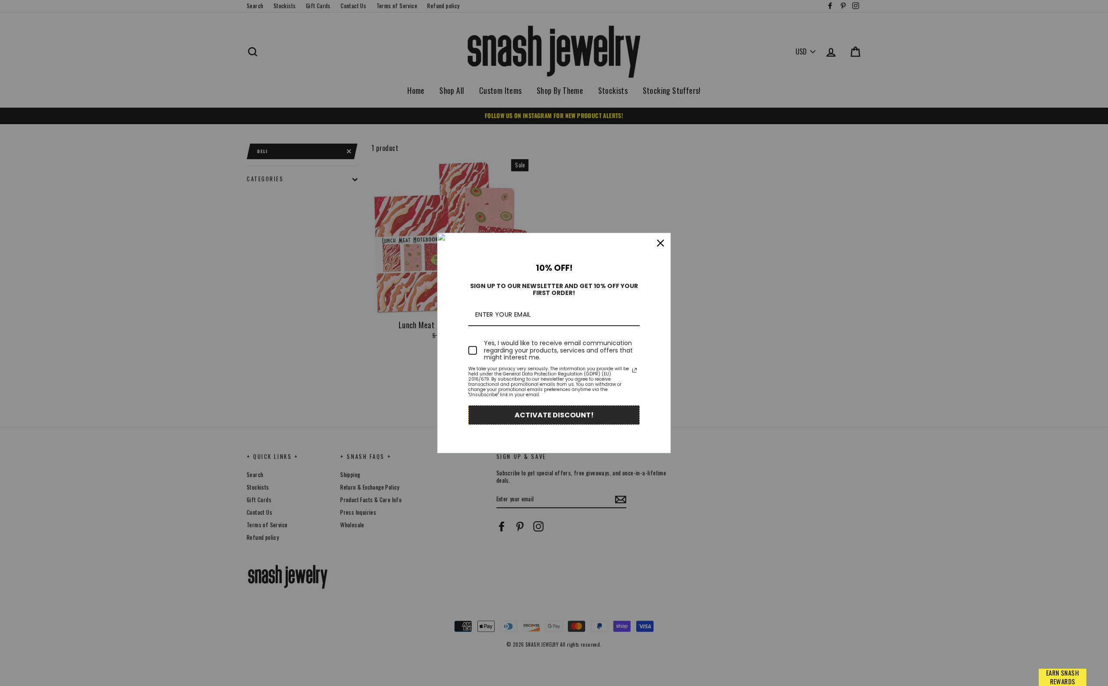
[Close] (660, 243)
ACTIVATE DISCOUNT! (554, 415)
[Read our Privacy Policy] (634, 370)
